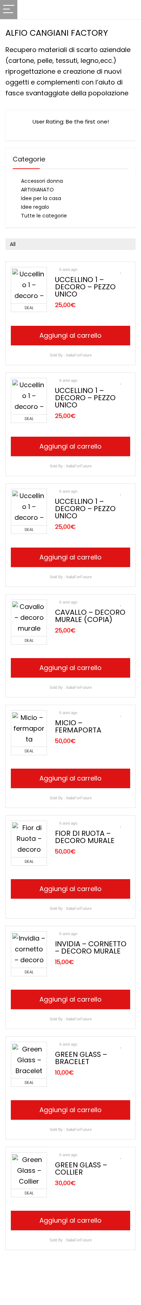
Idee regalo (35, 207)
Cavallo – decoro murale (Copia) (90, 616)
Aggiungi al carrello (70, 335)
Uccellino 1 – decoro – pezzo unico (85, 287)
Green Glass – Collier (81, 1168)
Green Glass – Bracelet (81, 1058)
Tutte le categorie (44, 215)
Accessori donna (42, 181)
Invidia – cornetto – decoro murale (91, 947)
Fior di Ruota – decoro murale (85, 837)
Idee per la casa (41, 198)
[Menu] (8, 9)
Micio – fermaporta (78, 726)
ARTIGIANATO (37, 189)
